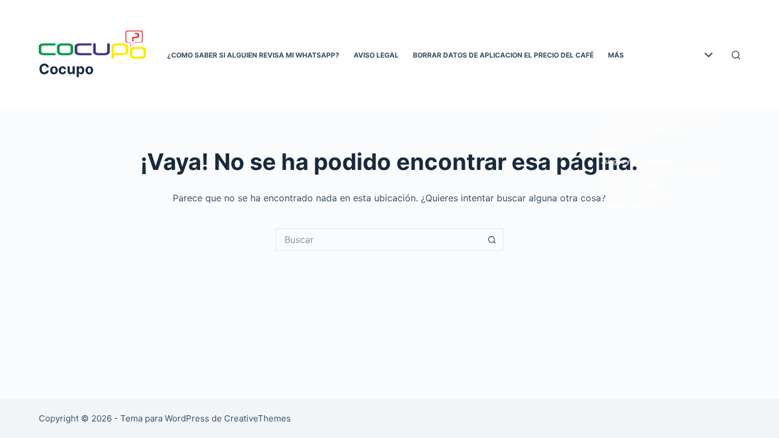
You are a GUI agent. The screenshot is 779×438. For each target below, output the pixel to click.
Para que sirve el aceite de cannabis (660, 172)
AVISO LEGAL (376, 55)
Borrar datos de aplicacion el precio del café (503, 55)
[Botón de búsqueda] (492, 239)
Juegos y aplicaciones (636, 161)
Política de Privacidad (637, 194)
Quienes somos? (627, 206)
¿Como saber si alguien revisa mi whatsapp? (253, 55)
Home (610, 149)
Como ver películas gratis (642, 127)
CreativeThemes (257, 418)
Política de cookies (631, 184)
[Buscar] (736, 55)
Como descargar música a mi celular (660, 116)
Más (616, 55)
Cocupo (66, 69)
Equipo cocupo (624, 138)
